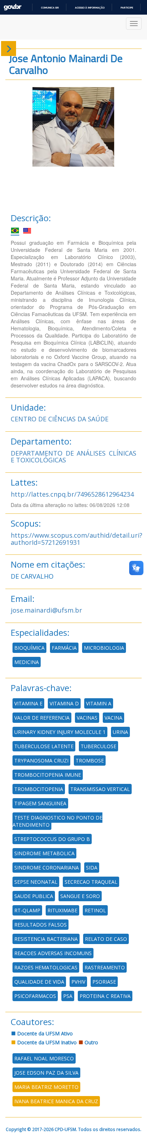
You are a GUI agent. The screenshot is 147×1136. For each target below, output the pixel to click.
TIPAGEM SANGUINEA (40, 803)
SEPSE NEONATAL (35, 881)
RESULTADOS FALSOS (40, 924)
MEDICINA (26, 662)
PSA (67, 996)
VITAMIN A (98, 703)
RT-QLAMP (27, 910)
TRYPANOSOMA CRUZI (41, 760)
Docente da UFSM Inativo (46, 1042)
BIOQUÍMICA (29, 647)
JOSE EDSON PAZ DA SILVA (46, 1072)
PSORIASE (104, 981)
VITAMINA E (28, 703)
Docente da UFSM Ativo (44, 1033)
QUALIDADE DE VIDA (39, 981)
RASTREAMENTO (105, 967)
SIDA (91, 867)
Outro (90, 1042)
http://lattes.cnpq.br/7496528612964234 (72, 494)
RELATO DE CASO (106, 938)
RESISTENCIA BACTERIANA (46, 938)
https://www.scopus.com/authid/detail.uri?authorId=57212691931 (76, 539)
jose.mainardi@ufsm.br (46, 610)
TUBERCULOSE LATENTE (44, 746)
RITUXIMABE (62, 910)
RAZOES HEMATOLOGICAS (45, 967)
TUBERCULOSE (98, 746)
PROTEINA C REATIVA (105, 996)
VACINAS (87, 717)
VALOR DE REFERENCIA (42, 717)
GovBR (12, 7)
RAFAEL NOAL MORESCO (44, 1058)
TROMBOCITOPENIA (38, 789)
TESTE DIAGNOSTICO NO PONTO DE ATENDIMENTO (57, 821)
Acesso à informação (90, 7)
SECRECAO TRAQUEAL (91, 881)
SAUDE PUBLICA (33, 896)
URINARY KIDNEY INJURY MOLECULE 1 (60, 732)
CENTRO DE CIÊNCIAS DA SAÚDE (59, 419)
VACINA (113, 717)
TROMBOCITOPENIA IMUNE (47, 774)
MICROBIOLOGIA (104, 647)
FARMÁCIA (64, 647)
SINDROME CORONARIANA (46, 867)
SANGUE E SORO (80, 896)
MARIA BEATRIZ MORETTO (46, 1087)
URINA (120, 732)
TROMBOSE (90, 760)
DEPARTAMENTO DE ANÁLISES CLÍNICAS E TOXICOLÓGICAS (73, 457)
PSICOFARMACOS (35, 996)
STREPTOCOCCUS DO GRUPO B (52, 839)
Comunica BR (50, 7)
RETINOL (95, 910)
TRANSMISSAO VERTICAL (100, 789)
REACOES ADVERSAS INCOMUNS (53, 953)
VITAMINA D (64, 703)
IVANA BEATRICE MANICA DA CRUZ (56, 1101)
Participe (127, 7)
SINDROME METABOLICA (44, 853)
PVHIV (78, 981)
